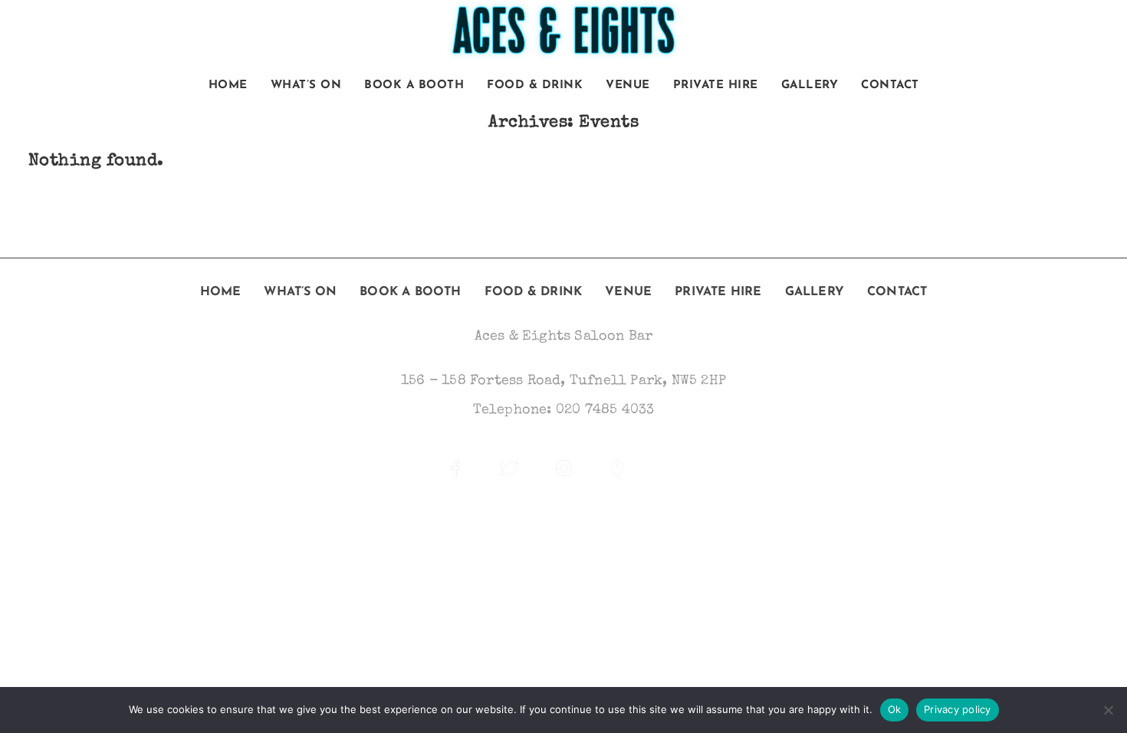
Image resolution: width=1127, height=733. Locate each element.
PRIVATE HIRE (715, 85)
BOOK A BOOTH (414, 85)
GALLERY (810, 85)
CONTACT (890, 85)
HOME (228, 85)
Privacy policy (957, 709)
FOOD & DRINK (535, 85)
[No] (1108, 710)
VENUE (628, 85)
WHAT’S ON (306, 85)
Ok (895, 709)
